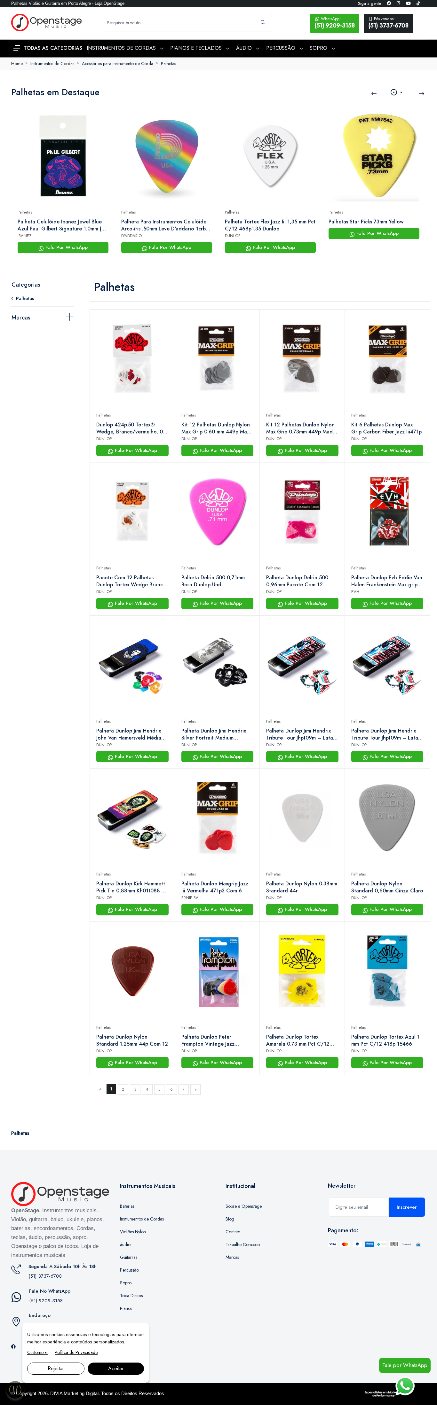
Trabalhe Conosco (243, 1244)
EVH (355, 592)
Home (17, 63)
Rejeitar (56, 1368)
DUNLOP (232, 236)
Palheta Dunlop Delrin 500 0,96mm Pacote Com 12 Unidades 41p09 (297, 581)
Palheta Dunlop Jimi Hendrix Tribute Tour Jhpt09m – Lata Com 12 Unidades (299, 734)
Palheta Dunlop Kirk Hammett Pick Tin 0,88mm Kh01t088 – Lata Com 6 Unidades (130, 887)
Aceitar (115, 1368)
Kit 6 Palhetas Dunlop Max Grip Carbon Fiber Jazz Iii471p (386, 428)
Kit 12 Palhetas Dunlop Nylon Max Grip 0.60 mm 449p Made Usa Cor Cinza (217, 428)
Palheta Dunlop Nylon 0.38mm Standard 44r (301, 887)
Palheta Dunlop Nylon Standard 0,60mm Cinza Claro (387, 887)
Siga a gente (369, 3)
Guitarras (128, 1257)
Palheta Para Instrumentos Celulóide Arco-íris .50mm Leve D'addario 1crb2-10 (166, 225)
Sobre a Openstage (244, 1206)
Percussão (129, 1270)
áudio (125, 1244)
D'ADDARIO (131, 236)
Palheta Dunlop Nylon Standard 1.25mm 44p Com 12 (132, 1040)
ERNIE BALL (192, 898)
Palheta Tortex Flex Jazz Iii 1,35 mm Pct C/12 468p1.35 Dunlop (270, 225)
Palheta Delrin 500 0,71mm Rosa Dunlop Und (213, 581)
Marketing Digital (81, 1393)
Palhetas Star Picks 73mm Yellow (366, 221)
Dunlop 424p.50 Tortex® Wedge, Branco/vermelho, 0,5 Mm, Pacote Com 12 (131, 428)
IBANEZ (25, 236)
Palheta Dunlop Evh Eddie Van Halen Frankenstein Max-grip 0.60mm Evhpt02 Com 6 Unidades (386, 581)
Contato (233, 1231)
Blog (230, 1219)
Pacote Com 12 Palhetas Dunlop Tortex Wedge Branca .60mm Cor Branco (131, 581)
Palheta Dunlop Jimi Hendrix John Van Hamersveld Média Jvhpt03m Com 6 (128, 734)
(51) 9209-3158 (335, 23)
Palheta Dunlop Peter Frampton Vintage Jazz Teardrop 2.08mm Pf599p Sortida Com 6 (211, 1040)
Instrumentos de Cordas (52, 63)
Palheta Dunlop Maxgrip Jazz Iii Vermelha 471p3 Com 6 (214, 887)
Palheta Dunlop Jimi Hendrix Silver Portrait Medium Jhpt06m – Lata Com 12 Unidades (213, 734)
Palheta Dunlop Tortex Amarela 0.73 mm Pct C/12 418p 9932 (298, 1040)
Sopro (125, 1283)
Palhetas (168, 63)
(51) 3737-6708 (389, 23)
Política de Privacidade (76, 1352)
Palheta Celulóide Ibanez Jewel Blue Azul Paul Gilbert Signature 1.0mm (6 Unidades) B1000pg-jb (61, 225)
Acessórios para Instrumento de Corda (117, 63)
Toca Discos (131, 1295)
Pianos (126, 1308)
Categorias (26, 285)
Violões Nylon (133, 1231)
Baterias (127, 1206)
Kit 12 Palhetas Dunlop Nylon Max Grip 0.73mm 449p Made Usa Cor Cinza (301, 428)
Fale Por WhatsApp (66, 247)
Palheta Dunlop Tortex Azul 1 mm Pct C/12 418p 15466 (385, 1040)
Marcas (21, 317)
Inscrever (407, 1207)
